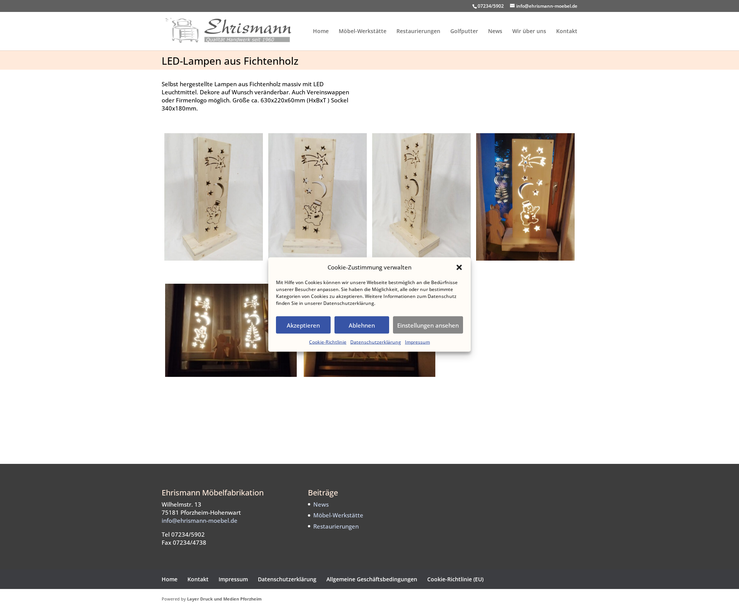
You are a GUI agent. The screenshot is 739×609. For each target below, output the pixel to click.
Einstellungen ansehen (428, 325)
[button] (459, 267)
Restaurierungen (418, 31)
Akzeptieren (303, 325)
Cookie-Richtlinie (327, 342)
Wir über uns (529, 31)
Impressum (417, 342)
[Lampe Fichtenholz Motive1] (231, 377)
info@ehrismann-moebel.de (199, 520)
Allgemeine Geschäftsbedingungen (371, 579)
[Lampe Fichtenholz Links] (213, 260)
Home (321, 31)
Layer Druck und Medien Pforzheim (224, 599)
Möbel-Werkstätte (362, 31)
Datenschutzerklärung (375, 342)
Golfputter (464, 31)
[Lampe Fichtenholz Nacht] (525, 260)
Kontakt (566, 31)
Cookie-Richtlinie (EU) (455, 579)
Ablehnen (362, 325)
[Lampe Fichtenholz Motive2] (369, 377)
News (495, 31)
